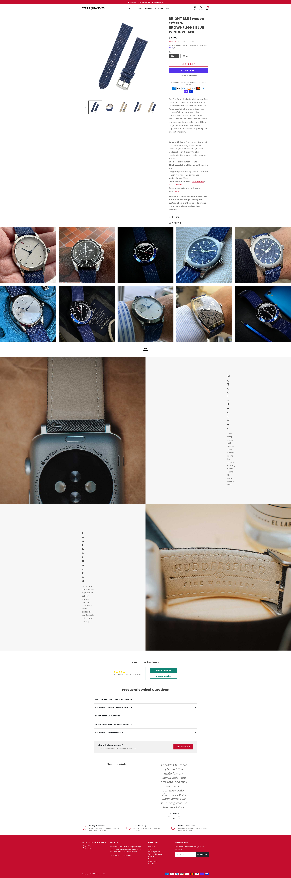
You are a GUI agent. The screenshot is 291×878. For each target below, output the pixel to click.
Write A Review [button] (163, 670)
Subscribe (203, 854)
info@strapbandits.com (122, 855)
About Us (148, 8)
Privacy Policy (153, 861)
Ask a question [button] (163, 676)
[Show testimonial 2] (174, 818)
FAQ (171, 184)
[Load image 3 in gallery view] (123, 107)
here (176, 191)
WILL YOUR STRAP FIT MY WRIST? (145, 732)
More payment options (188, 76)
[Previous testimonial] (169, 818)
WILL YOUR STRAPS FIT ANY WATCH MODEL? (145, 707)
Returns (178, 184)
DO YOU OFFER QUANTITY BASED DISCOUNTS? (145, 724)
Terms (150, 859)
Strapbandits (101, 874)
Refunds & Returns (155, 854)
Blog (168, 8)
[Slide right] (161, 107)
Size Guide (152, 864)
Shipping (172, 41)
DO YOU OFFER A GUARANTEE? (145, 715)
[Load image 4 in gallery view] (137, 107)
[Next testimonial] (179, 818)
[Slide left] (85, 107)
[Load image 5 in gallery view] (152, 107)
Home (139, 8)
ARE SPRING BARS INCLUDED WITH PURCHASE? (145, 699)
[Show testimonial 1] (173, 818)
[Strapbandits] (93, 8)
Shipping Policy (154, 852)
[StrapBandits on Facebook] (84, 847)
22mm (186, 56)
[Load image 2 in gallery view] (109, 107)
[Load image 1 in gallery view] (95, 107)
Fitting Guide (198, 181)
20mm (174, 56)
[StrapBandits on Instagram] (89, 847)
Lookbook (159, 8)
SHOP (130, 8)
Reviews (151, 857)
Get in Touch (183, 747)
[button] (206, 8)
